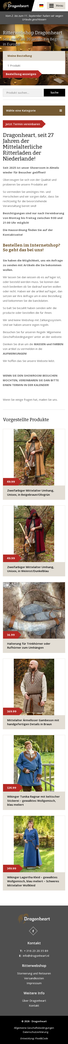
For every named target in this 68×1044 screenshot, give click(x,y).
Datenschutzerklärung (35, 1032)
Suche (54, 92)
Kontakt (34, 1005)
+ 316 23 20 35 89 (36, 951)
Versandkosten (34, 978)
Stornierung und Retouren (34, 973)
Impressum (34, 983)
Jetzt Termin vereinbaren (23, 124)
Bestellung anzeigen (21, 74)
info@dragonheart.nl (36, 955)
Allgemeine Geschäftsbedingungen (34, 1028)
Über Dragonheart (34, 1000)
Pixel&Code (41, 1038)
